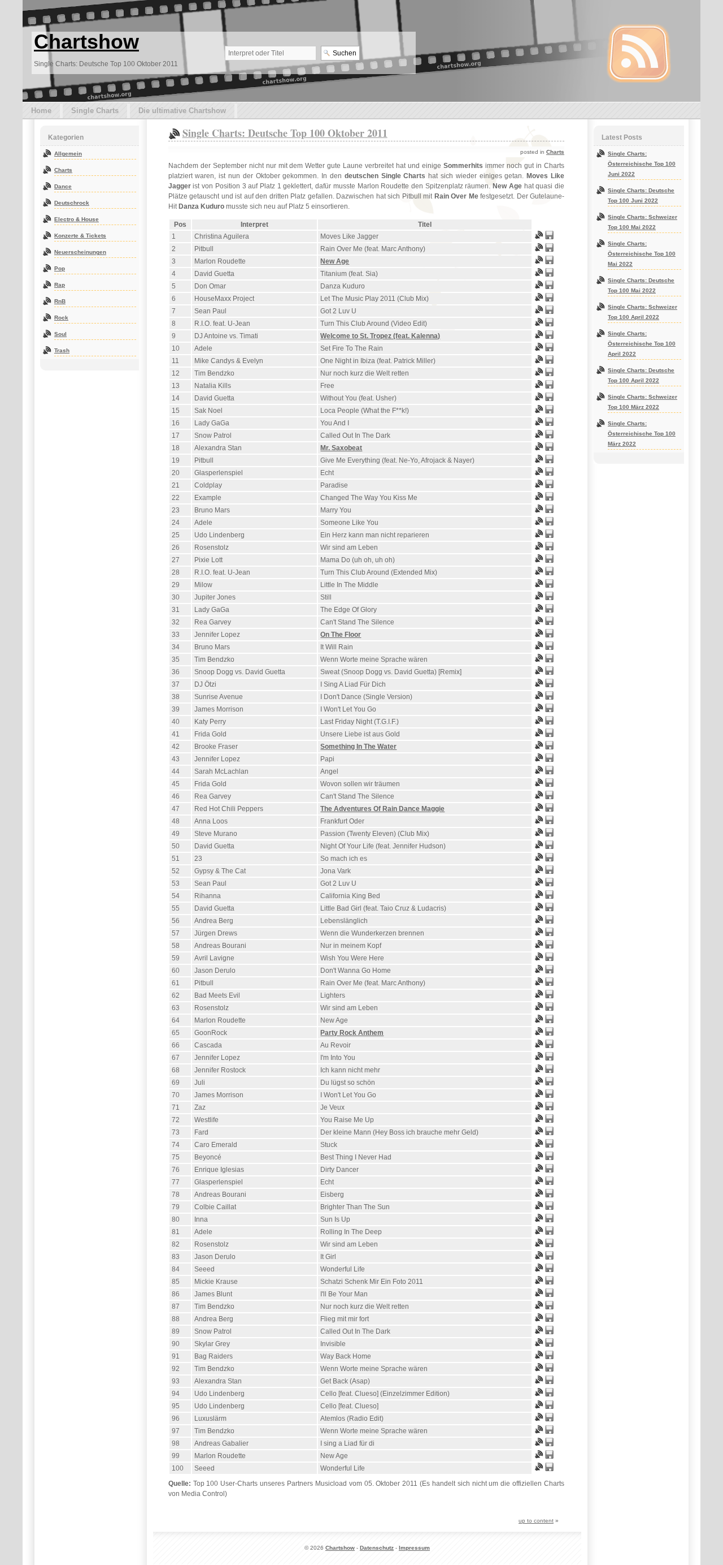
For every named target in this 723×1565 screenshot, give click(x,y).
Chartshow (86, 41)
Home (41, 110)
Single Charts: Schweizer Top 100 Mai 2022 (642, 222)
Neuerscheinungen (80, 252)
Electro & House (76, 219)
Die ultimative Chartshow (182, 110)
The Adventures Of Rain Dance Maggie (382, 809)
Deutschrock (71, 203)
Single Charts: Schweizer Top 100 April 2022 (642, 312)
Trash (61, 350)
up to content (536, 1520)
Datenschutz (377, 1548)
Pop (59, 268)
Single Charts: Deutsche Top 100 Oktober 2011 (284, 133)
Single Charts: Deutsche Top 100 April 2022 (641, 375)
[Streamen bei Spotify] (539, 237)
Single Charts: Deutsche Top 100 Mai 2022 (641, 285)
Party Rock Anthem (352, 1033)
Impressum (414, 1548)
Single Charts (95, 110)
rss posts (639, 53)
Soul (60, 334)
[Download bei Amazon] (549, 237)
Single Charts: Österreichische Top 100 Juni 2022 (642, 163)
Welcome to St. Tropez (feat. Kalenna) (380, 336)
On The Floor (340, 635)
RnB (60, 301)
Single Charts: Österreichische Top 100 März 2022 (642, 433)
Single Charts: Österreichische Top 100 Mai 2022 (642, 253)
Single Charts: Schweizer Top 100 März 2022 (642, 402)
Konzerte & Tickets (80, 235)
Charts (555, 152)
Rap (59, 285)
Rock (61, 317)
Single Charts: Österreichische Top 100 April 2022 (642, 343)
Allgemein (68, 153)
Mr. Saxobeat (341, 448)
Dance (63, 186)
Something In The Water (358, 747)
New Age (334, 261)
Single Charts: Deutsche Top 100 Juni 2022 (641, 195)
